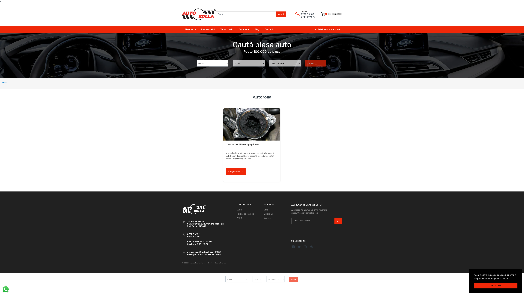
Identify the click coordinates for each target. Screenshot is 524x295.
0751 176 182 (307, 14)
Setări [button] (505, 279)
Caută (281, 14)
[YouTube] (311, 246)
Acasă (5, 83)
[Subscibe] (338, 221)
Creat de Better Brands (217, 263)
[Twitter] (299, 246)
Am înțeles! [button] (495, 286)
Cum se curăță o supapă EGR (242, 144)
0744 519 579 (308, 17)
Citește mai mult (235, 171)
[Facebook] (293, 246)
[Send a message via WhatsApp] (5, 289)
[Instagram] (305, 246)
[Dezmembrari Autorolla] (199, 14)
